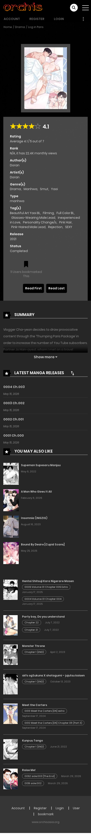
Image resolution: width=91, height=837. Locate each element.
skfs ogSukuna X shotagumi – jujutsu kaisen (53, 675)
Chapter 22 (32, 622)
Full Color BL (65, 213)
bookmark (46, 814)
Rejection (55, 227)
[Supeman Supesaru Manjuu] (11, 473)
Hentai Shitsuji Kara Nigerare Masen (48, 581)
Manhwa (30, 189)
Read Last (56, 288)
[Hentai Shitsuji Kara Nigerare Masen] (10, 589)
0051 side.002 (33, 783)
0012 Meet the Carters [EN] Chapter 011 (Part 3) (53, 723)
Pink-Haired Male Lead (28, 227)
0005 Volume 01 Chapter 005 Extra (46, 587)
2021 (13, 239)
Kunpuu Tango (32, 740)
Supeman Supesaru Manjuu (41, 465)
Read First (33, 288)
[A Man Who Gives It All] (11, 500)
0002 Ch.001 (13, 419)
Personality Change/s (40, 222)
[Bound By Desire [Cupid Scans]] (11, 553)
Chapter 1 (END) (34, 652)
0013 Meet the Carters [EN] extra (44, 711)
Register (36, 19)
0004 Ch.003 (14, 387)
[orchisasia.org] (23, 7)
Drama (20, 27)
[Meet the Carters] (10, 713)
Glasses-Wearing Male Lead (33, 217)
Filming (48, 213)
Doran (14, 165)
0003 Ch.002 (14, 403)
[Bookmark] (26, 264)
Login (59, 19)
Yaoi (54, 189)
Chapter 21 (31, 630)
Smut (44, 189)
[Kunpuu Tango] (10, 749)
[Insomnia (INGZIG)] (11, 526)
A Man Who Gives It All (36, 491)
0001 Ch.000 (13, 435)
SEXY (68, 227)
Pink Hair (65, 222)
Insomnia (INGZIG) (34, 518)
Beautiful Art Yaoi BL (25, 213)
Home (8, 27)
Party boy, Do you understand (43, 616)
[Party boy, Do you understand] (10, 625)
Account (12, 19)
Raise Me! (29, 770)
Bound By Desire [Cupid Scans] (43, 544)
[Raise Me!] (10, 778)
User (76, 808)
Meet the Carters (34, 705)
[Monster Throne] (10, 654)
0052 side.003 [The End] (40, 776)
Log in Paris (36, 27)
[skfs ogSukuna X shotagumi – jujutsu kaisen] (10, 684)
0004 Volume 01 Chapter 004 (43, 599)
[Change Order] (72, 373)
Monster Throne (33, 646)
